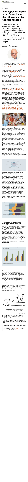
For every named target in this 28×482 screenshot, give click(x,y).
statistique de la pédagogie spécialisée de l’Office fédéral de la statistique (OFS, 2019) (13, 89)
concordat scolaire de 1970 (13, 69)
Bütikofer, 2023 (12, 71)
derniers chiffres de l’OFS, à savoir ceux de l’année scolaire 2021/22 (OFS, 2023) (12, 106)
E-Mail (17, 328)
